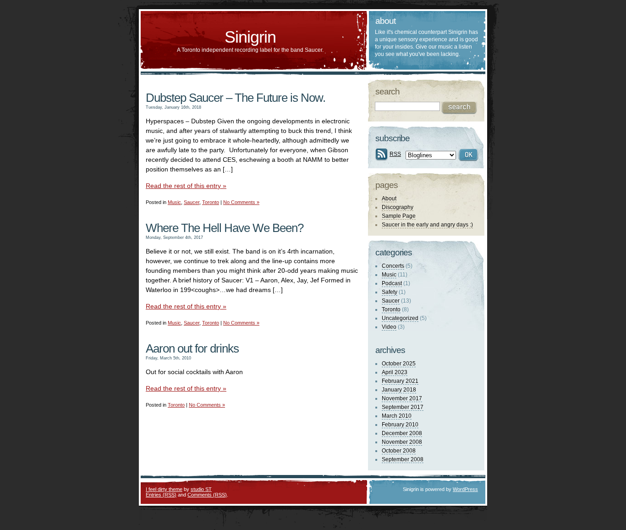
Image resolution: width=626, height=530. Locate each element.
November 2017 (402, 398)
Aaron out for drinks (192, 348)
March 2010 (397, 416)
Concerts (393, 266)
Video (389, 327)
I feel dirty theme (164, 489)
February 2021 (400, 381)
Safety (389, 292)
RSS (395, 154)
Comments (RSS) (207, 494)
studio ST (201, 489)
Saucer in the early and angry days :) (427, 224)
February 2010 (400, 424)
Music (174, 202)
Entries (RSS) (161, 494)
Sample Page (399, 216)
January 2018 (399, 389)
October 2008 (399, 450)
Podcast (392, 283)
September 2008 (402, 459)
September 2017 (402, 407)
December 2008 (402, 433)
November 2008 (402, 442)
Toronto (210, 202)
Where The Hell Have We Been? (224, 228)
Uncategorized (400, 318)
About (389, 198)
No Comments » (241, 202)
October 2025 (399, 363)
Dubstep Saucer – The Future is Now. (235, 98)
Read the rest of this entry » (186, 185)
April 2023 (394, 372)
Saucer (191, 202)
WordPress (465, 489)
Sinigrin (250, 37)
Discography (397, 207)
